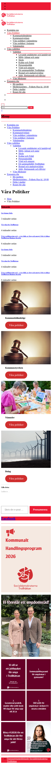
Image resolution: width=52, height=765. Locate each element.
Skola (21, 60)
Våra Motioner (19, 78)
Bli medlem (18, 84)
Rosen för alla (19, 92)
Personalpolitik (25, 65)
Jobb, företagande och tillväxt (31, 75)
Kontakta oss (13, 30)
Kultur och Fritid (26, 62)
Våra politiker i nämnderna (25, 41)
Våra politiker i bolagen (23, 43)
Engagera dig (13, 81)
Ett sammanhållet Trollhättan (31, 70)
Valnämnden (18, 46)
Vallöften (17, 52)
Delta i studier (19, 89)
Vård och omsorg (26, 67)
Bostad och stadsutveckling (30, 73)
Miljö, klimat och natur (28, 57)
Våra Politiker (13, 32)
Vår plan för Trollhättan (9, 224)
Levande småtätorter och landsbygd (34, 54)
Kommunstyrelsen (21, 38)
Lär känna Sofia (7, 213)
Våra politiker (16, 325)
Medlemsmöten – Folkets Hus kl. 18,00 (31, 87)
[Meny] (2, 20)
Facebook (8, 518)
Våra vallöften (13, 49)
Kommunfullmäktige (22, 35)
